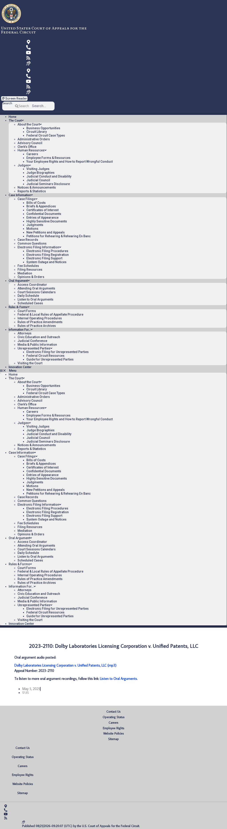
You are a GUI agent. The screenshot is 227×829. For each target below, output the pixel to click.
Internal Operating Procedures (40, 318)
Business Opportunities (43, 128)
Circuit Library (36, 131)
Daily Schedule (28, 295)
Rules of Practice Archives (37, 326)
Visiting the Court (30, 363)
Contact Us (113, 711)
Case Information (20, 195)
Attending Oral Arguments (36, 288)
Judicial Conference (32, 341)
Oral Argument (18, 281)
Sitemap (113, 739)
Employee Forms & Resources (48, 158)
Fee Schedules (28, 266)
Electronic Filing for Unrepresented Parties (57, 352)
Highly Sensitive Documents (46, 221)
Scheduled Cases (30, 303)
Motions (32, 228)
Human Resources (31, 150)
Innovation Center (20, 367)
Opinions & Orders (31, 277)
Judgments (34, 225)
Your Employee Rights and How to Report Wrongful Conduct (69, 161)
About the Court (29, 124)
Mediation (25, 273)
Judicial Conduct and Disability (48, 176)
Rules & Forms (18, 307)
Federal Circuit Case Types (45, 135)
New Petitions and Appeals (45, 232)
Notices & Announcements (37, 187)
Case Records (28, 239)
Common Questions (32, 243)
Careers (32, 154)
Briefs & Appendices (41, 206)
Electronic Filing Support (44, 258)
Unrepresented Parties (34, 348)
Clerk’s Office (27, 146)
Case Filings (26, 199)
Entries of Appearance (42, 217)
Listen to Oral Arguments (35, 299)
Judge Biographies (40, 172)
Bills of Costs (36, 202)
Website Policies (113, 733)
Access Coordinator (32, 284)
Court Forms (27, 311)
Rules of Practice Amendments (40, 322)
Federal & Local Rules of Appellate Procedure (50, 314)
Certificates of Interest (42, 210)
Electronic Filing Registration (47, 254)
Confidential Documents (43, 214)
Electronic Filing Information (38, 247)
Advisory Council (30, 143)
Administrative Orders (34, 139)
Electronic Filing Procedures (47, 251)
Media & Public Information (37, 344)
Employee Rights (113, 728)
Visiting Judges (37, 169)
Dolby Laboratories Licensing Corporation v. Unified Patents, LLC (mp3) (65, 665)
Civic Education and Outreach (39, 337)
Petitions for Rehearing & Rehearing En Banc (58, 236)
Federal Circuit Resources (45, 355)
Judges (23, 165)
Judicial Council (38, 180)
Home (12, 117)
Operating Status (114, 717)
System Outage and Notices (46, 262)
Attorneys (24, 333)
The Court (15, 120)
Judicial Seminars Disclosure (48, 184)
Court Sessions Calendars (37, 292)
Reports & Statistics (32, 191)
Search (7, 103)
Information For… (20, 330)
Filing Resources (30, 269)
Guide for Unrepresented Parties (50, 359)
